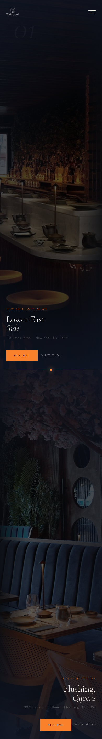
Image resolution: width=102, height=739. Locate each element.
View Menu (51, 355)
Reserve (22, 355)
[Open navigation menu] (91, 12)
